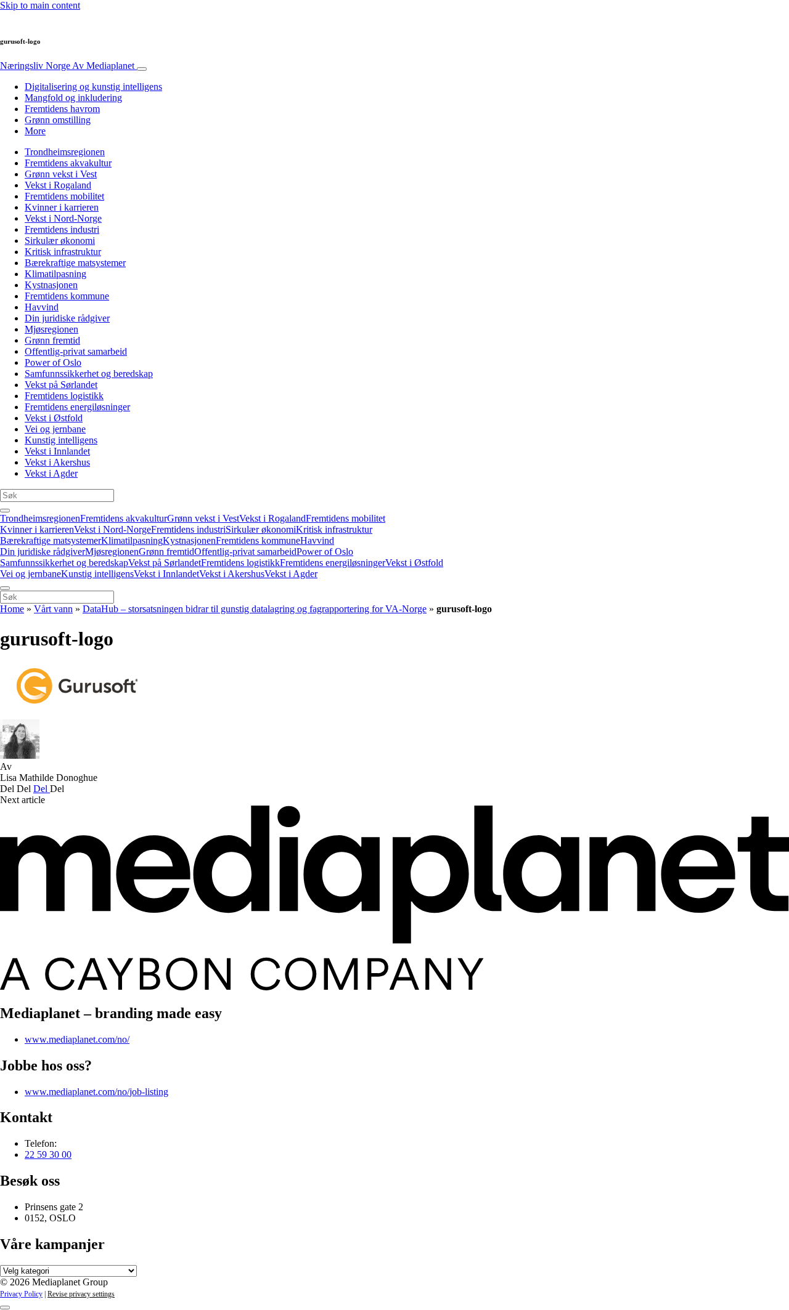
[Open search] (5, 510)
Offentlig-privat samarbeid (76, 351)
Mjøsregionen (51, 329)
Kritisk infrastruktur (63, 251)
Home (12, 609)
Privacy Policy (21, 1294)
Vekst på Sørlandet (61, 384)
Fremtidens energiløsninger (77, 407)
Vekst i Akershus (57, 462)
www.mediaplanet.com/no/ (77, 1039)
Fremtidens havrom (62, 108)
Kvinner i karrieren (62, 207)
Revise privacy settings (81, 1294)
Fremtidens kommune (67, 296)
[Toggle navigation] (142, 69)
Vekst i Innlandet (57, 451)
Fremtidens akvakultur (68, 163)
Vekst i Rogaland (58, 185)
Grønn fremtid (52, 340)
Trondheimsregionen (65, 152)
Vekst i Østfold (54, 418)
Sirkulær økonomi (60, 240)
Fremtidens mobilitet (64, 196)
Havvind (42, 307)
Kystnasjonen (51, 285)
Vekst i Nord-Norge (63, 218)
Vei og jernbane (55, 429)
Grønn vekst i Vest (61, 174)
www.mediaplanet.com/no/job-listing (96, 1091)
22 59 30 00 (48, 1154)
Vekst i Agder (51, 473)
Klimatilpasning (55, 274)
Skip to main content (40, 5)
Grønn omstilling (58, 120)
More (35, 131)
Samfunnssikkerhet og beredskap (89, 373)
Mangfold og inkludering (73, 97)
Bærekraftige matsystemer (75, 262)
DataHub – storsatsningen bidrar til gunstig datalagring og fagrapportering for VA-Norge (255, 609)
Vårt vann (53, 609)
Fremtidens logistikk (64, 395)
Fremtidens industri (62, 229)
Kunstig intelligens (61, 440)
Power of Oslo (53, 362)
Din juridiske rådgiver (67, 318)
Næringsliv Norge (67, 65)
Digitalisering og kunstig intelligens (93, 86)
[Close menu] (5, 588)
